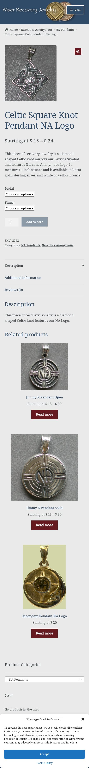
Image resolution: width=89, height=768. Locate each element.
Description (14, 265)
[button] (83, 719)
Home (14, 30)
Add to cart (34, 222)
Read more (44, 414)
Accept (44, 754)
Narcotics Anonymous (37, 30)
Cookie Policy (45, 763)
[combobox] (44, 679)
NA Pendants (65, 30)
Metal (9, 188)
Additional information (23, 277)
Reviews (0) (14, 290)
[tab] (44, 266)
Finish (9, 202)
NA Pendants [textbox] (43, 679)
